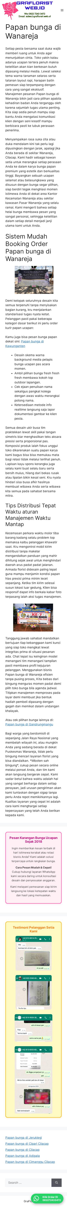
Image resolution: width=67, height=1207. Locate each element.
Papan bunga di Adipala (22, 1156)
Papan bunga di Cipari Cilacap (27, 1143)
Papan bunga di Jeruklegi (23, 1137)
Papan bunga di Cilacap (22, 1149)
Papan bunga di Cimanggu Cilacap (30, 1162)
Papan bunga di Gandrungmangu (29, 724)
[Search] (56, 1183)
